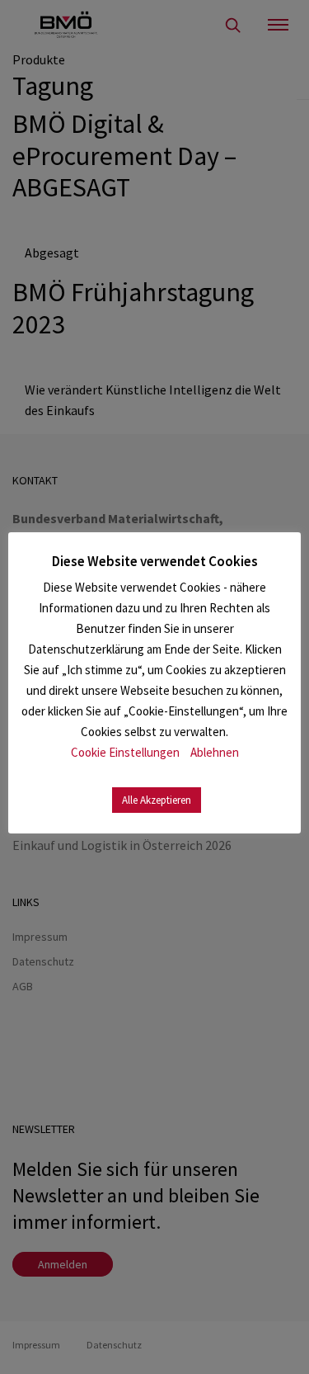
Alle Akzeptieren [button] (156, 800)
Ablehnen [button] (214, 752)
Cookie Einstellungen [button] (125, 752)
